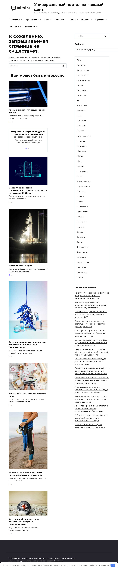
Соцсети (81, 237)
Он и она (85, 20)
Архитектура (83, 70)
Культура (81, 141)
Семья (72, 20)
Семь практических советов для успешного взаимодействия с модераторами (90, 361)
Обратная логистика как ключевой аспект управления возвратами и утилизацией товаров (92, 380)
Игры (79, 116)
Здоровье (99, 20)
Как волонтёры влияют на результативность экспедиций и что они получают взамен (91, 305)
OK (113, 565)
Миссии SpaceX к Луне (20, 266)
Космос (80, 131)
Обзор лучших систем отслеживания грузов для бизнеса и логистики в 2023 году (28, 190)
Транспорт (82, 252)
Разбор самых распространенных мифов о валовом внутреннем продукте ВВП (91, 314)
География (82, 90)
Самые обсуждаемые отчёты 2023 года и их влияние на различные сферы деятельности (91, 343)
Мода (79, 161)
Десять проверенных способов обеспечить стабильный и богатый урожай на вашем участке (92, 352)
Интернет (81, 121)
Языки (80, 277)
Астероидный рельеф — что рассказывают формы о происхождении (24, 521)
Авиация (81, 65)
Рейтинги (81, 222)
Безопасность (83, 80)
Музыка (80, 166)
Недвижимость (84, 181)
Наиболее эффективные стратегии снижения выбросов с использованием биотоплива (92, 408)
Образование (83, 186)
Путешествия (32, 20)
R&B (79, 60)
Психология (82, 207)
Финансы (81, 257)
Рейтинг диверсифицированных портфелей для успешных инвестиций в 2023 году (91, 418)
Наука (80, 176)
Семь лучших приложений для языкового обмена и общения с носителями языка (90, 333)
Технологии (14, 20)
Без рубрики (83, 75)
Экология (81, 267)
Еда (78, 100)
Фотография (83, 262)
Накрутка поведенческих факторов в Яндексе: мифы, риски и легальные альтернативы (92, 295)
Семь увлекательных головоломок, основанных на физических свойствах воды (27, 344)
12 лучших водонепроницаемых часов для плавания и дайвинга (25, 473)
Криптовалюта (84, 136)
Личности (81, 146)
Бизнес (80, 85)
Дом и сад (59, 20)
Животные (14, 27)
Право (80, 202)
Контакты (58, 561)
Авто (46, 20)
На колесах (82, 171)
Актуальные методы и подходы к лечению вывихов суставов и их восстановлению (91, 399)
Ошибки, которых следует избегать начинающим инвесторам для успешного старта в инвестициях (92, 371)
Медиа (80, 156)
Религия (81, 227)
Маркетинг (30, 27)
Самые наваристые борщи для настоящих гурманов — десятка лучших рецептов (90, 324)
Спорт (80, 242)
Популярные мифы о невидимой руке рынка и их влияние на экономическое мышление (28, 134)
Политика (81, 196)
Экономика (82, 272)
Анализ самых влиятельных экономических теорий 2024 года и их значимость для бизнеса (91, 390)
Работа (80, 217)
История (81, 126)
